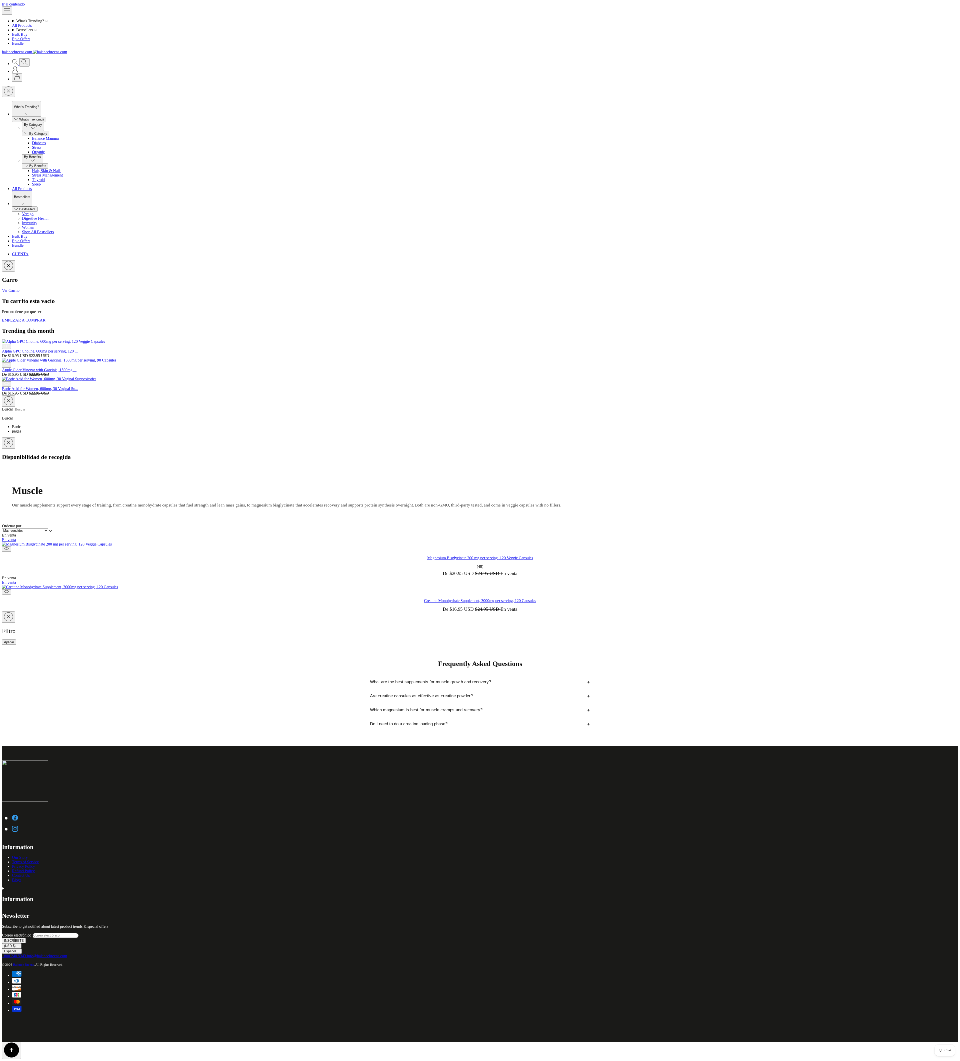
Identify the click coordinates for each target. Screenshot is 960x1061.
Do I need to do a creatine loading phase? (480, 724)
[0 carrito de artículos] (17, 78)
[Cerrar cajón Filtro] (8, 617)
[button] (485, 21)
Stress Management (47, 175)
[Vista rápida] (6, 549)
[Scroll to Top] (11, 1050)
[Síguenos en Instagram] (15, 828)
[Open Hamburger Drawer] (7, 10)
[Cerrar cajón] (8, 91)
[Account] (15, 71)
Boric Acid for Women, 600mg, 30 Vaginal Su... (40, 388)
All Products (22, 25)
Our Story (20, 857)
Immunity (29, 223)
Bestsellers (27, 209)
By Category (38, 134)
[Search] (15, 64)
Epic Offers (21, 39)
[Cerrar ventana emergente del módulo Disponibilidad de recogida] (8, 443)
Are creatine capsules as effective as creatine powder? (480, 696)
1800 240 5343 (14, 956)
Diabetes (39, 143)
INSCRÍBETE (14, 940)
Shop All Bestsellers (38, 232)
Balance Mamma (45, 138)
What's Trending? (31, 119)
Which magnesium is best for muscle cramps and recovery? (480, 710)
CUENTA (20, 254)
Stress (36, 147)
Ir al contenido (13, 4)
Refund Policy (23, 871)
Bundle (18, 43)
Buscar (8, 409)
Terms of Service (25, 862)
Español (10, 951)
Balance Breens (23, 964)
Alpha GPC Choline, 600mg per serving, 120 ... (40, 351)
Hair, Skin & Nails (46, 170)
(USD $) (10, 946)
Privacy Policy (23, 866)
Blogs (16, 880)
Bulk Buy (20, 34)
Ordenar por (11, 526)
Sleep (36, 184)
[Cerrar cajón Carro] (8, 266)
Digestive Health (35, 218)
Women (28, 227)
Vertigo (28, 214)
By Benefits (37, 166)
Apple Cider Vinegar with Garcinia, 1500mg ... (39, 370)
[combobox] (37, 409)
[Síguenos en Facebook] (15, 817)
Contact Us (21, 875)
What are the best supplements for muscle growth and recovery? (480, 682)
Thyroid (38, 180)
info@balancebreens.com (47, 956)
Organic (38, 152)
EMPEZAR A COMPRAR (24, 320)
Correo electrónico (17, 935)
